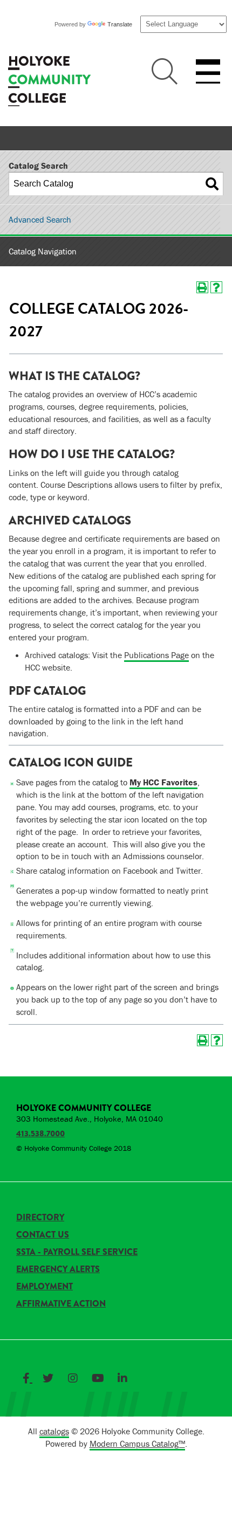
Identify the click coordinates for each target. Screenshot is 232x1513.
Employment (44, 1286)
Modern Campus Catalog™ (137, 1443)
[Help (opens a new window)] (216, 287)
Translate (119, 24)
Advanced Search (40, 219)
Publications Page (156, 655)
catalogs (54, 1431)
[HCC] (49, 82)
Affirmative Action (61, 1303)
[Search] (212, 184)
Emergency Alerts (58, 1269)
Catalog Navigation (43, 251)
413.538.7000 (40, 1133)
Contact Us (42, 1234)
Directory (40, 1217)
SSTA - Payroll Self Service (77, 1252)
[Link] (27, 1378)
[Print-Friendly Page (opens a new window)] (202, 287)
